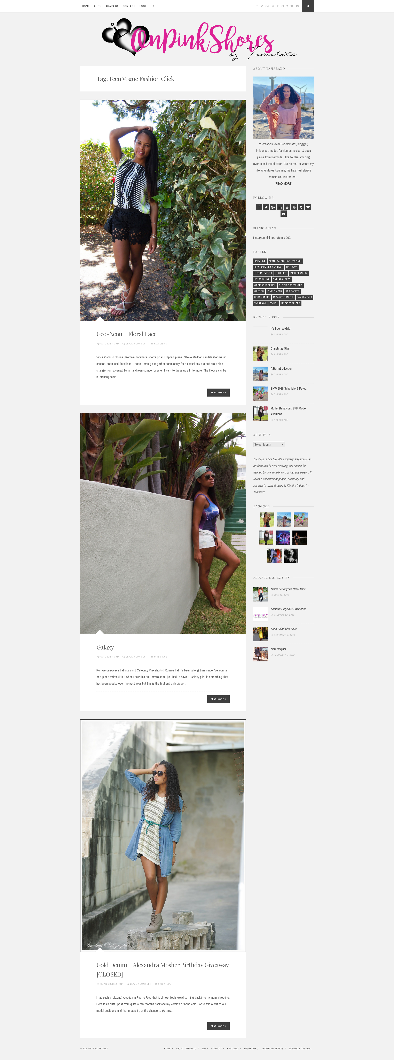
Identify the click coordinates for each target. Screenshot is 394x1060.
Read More (217, 392)
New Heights (278, 649)
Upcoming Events (272, 1048)
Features (233, 1048)
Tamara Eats (304, 297)
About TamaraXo (106, 6)
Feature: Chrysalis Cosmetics (288, 609)
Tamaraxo (260, 303)
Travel (274, 303)
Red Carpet (292, 291)
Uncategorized (290, 303)
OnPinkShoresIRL (265, 285)
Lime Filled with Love (283, 629)
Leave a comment (136, 343)
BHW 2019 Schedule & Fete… (289, 388)
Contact (129, 6)
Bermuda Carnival (300, 1048)
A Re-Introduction (281, 368)
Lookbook (147, 6)
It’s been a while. (281, 328)
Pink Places (274, 291)
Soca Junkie (261, 297)
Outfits (259, 291)
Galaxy (105, 647)
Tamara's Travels (283, 297)
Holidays (291, 267)
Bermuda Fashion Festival (285, 261)
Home (86, 6)
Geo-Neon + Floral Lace (126, 334)
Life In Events (263, 273)
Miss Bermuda (299, 273)
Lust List (281, 273)
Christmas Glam (280, 348)
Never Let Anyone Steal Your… (289, 589)
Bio (204, 1048)
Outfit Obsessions (290, 285)
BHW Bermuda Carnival (268, 267)
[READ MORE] (283, 183)
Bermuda (259, 261)
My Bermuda (261, 279)
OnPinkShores (282, 279)
